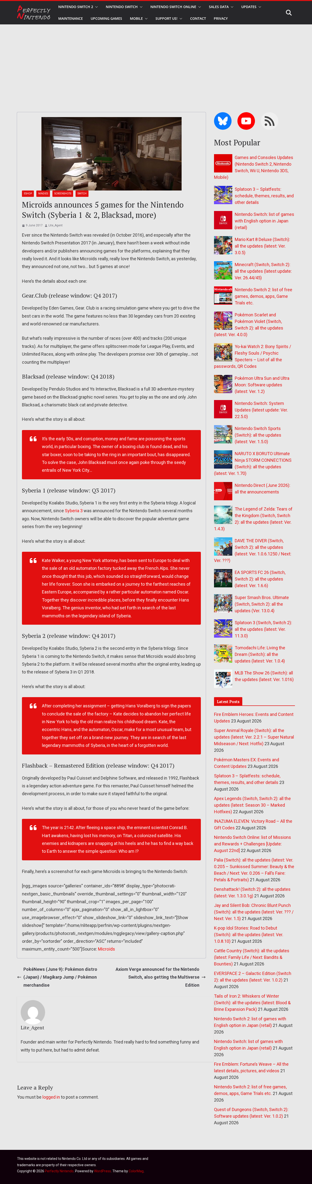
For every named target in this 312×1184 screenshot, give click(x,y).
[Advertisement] (156, 61)
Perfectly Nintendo (59, 1171)
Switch (82, 193)
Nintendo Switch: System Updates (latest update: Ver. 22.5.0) (261, 410)
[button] (95, 6)
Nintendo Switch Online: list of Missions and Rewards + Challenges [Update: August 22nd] (252, 844)
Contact (198, 18)
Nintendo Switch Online (173, 6)
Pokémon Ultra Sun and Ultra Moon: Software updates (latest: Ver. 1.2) (262, 385)
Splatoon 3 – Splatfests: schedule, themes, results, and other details (264, 196)
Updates (248, 6)
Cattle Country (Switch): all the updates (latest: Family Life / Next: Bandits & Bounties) (251, 957)
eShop (28, 193)
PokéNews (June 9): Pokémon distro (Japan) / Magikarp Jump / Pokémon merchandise (60, 977)
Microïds (106, 949)
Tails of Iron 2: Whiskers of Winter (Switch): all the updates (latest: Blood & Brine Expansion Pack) (252, 1002)
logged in (51, 1097)
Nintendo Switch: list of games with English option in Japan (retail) (264, 221)
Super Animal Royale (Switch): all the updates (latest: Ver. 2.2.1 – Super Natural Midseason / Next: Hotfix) (254, 737)
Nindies (43, 193)
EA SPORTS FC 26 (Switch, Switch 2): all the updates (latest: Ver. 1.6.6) (260, 579)
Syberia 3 (74, 510)
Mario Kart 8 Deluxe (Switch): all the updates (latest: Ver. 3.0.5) (262, 246)
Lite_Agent (56, 225)
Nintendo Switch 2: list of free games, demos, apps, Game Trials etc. (263, 296)
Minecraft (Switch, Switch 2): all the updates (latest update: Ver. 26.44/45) (263, 271)
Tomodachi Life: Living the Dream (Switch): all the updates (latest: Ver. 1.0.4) (260, 654)
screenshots (62, 193)
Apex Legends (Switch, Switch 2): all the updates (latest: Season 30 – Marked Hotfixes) (252, 805)
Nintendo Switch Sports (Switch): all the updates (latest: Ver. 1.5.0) (258, 435)
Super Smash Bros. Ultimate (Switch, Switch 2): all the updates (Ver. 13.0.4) (262, 604)
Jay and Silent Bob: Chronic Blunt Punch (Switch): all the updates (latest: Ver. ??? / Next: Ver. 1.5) (253, 912)
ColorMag (136, 1171)
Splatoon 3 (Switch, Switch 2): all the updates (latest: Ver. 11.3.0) (263, 629)
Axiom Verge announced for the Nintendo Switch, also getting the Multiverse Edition (157, 977)
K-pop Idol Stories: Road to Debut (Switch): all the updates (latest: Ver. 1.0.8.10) (248, 934)
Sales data (219, 6)
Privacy (221, 18)
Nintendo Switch (122, 6)
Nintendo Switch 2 (75, 6)
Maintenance (70, 18)
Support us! (166, 18)
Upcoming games (106, 18)
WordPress (102, 1171)
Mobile (136, 18)
